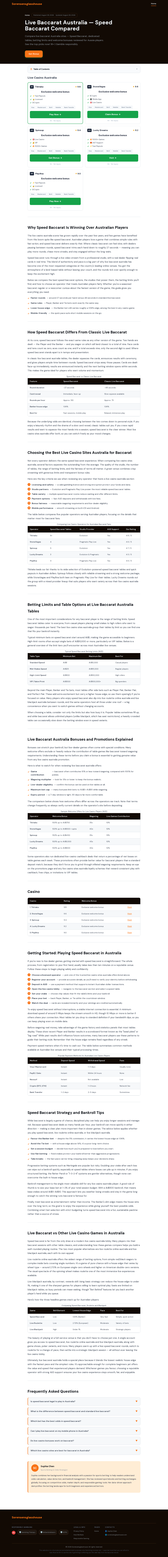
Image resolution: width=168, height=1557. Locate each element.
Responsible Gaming (81, 1538)
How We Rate (78, 1535)
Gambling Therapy (27, 1532)
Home (153, 3)
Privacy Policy (79, 1531)
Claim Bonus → (112, 114)
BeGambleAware (47, 1532)
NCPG (63, 1532)
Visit (129, 907)
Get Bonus (34, 54)
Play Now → (55, 114)
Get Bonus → (55, 157)
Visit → (112, 157)
